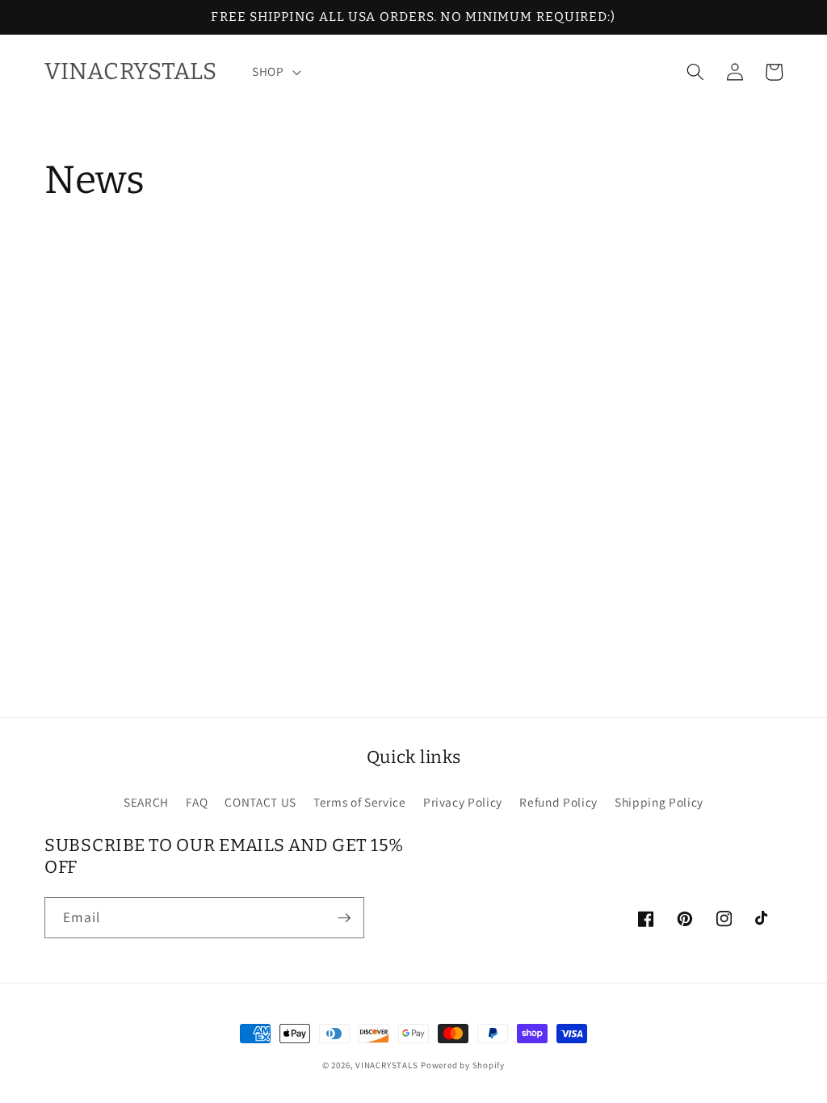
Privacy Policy (462, 802)
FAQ (197, 802)
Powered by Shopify (463, 1065)
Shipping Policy (659, 802)
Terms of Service (359, 802)
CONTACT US (260, 802)
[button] (275, 71)
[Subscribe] (344, 918)
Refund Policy (558, 802)
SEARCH (146, 802)
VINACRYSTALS (386, 1065)
